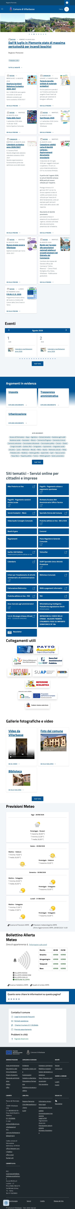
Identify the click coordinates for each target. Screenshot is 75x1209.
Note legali (42, 1104)
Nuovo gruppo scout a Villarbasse (16, 246)
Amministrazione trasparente (46, 1114)
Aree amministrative (12, 1066)
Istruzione (12, 449)
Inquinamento (47, 446)
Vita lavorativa (43, 1084)
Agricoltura (34, 437)
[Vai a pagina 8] (36, 358)
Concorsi (58, 443)
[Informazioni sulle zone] (38, 944)
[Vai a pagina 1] (29, 34)
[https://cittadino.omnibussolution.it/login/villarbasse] (37, 684)
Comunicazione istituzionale (31, 443)
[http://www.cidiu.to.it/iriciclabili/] (19, 672)
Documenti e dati (11, 1069)
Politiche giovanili (45, 456)
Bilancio (33, 440)
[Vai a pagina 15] (52, 358)
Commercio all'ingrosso (44, 440)
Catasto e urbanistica (29, 1078)
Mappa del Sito (58, 1201)
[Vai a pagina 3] (24, 358)
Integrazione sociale (59, 446)
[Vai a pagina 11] (43, 358)
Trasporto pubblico (26, 456)
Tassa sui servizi (60, 453)
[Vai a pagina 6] (31, 358)
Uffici (7, 1087)
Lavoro (19, 449)
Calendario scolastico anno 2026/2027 (15, 146)
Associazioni (25, 440)
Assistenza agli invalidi (58, 437)
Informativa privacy (45, 1101)
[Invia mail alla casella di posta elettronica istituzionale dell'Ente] (13, 1126)
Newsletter (58, 1104)
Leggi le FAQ (43, 1118)
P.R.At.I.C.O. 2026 (14, 294)
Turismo (35, 456)
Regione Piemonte (11, 3)
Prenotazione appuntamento (45, 1127)
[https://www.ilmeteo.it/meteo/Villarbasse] (62, 672)
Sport (52, 453)
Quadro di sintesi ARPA (40, 985)
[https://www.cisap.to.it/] (25, 695)
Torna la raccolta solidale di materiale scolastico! (48, 84)
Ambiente (25, 1066)
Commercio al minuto (59, 440)
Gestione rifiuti (27, 446)
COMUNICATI (47, 76)
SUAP (24, 1111)
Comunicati (58, 1069)
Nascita (45, 449)
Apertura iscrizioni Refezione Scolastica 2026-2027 (15, 86)
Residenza (24, 453)
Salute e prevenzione (58, 456)
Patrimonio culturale (55, 449)
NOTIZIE (13, 40)
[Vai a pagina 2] (22, 358)
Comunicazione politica (47, 443)
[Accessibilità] (6, 1202)
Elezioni (65, 443)
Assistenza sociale (15, 440)
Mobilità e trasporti (45, 1069)
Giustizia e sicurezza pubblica (29, 1089)
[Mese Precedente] (9, 330)
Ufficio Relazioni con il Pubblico (13, 1150)
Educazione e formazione (29, 1083)
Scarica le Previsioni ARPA (19, 925)
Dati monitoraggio (12, 1201)
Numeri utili (9, 1158)
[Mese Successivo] (66, 330)
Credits (42, 1201)
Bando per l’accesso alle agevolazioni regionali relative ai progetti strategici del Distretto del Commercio (49, 251)
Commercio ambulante (14, 443)
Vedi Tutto (37, 364)
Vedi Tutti (37, 462)
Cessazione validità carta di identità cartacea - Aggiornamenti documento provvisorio (48, 151)
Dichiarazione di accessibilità (45, 1109)
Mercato (33, 449)
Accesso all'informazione (17, 437)
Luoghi (57, 1082)
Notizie (57, 1066)
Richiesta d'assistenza (45, 1131)
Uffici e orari (10, 1155)
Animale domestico (44, 437)
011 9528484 (10, 1118)
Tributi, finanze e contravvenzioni (45, 1080)
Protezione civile (15, 453)
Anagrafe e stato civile (29, 1070)
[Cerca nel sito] (66, 9)
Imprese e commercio (45, 1066)
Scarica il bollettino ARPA (19, 985)
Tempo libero (15, 456)
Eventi (57, 1085)
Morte (39, 449)
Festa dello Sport (14, 118)
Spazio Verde (45, 453)
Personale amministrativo (12, 1080)
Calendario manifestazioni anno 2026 (23, 350)
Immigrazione (37, 446)
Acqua (27, 437)
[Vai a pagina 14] (50, 358)
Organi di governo (11, 1075)
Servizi (29, 1201)
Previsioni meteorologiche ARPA (45, 925)
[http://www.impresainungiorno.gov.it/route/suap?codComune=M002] (44, 672)
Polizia (64, 449)
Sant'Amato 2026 (47, 118)
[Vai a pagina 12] (45, 358)
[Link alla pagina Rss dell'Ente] (56, 1101)
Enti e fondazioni (11, 1072)
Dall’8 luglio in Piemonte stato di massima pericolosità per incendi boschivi (36, 44)
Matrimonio (25, 449)
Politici (8, 1084)
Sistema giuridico (34, 453)
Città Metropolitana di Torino (29, 1106)
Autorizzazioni (26, 1075)
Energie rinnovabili (15, 446)
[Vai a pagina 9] (38, 358)
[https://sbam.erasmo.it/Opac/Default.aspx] (25, 661)
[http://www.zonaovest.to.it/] (46, 650)
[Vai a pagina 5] (29, 358)
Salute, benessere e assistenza (46, 1073)
